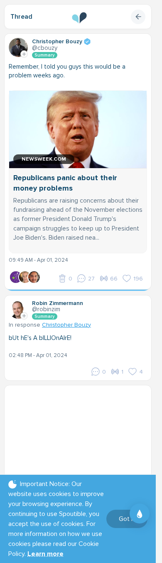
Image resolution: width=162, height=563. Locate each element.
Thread (21, 16)
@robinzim (46, 309)
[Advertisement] (81, 441)
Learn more (45, 554)
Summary (44, 55)
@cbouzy (44, 48)
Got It (127, 519)
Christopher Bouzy (66, 324)
